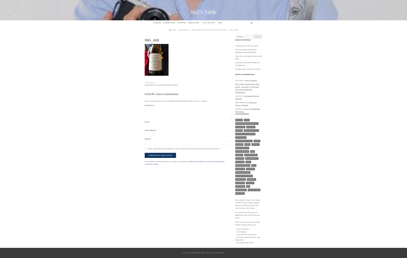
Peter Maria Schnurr (242, 165)
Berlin (247, 120)
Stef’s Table (203, 11)
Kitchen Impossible (242, 151)
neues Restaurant (252, 158)
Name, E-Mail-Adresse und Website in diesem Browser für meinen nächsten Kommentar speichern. (184, 149)
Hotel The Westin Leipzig (244, 141)
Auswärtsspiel (169, 22)
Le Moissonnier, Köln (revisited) (246, 46)
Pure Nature (240, 169)
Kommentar (150, 105)
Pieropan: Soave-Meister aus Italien (248, 69)
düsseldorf (251, 127)
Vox (248, 186)
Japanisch (239, 144)
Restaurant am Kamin (243, 172)
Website (148, 139)
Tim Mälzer (250, 183)
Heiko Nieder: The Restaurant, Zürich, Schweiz (161, 85)
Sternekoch (251, 179)
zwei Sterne (240, 193)
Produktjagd (193, 22)
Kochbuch (239, 155)
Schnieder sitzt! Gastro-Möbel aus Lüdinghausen (247, 89)
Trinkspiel (182, 22)
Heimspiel (157, 22)
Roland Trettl (240, 179)
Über (220, 22)
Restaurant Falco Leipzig (244, 176)
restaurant (250, 169)
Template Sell (219, 253)
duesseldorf (240, 127)
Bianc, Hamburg (251, 80)
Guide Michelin (241, 137)
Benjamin (239, 120)
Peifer (248, 162)
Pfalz (254, 165)
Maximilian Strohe (251, 155)
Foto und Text (209, 22)
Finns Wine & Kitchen (251, 130)
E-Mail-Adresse (151, 130)
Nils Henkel (240, 162)
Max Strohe (239, 158)
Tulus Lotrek (240, 186)
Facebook (239, 130)
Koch (252, 151)
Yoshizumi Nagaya (254, 190)
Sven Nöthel (240, 183)
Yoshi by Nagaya (241, 190)
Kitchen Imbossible (242, 148)
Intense (256, 141)
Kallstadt (255, 144)
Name (147, 122)
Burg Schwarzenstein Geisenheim (247, 123)
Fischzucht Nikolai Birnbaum (245, 134)
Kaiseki (247, 144)
